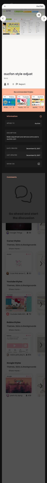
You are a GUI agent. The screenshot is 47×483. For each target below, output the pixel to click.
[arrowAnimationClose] (3, 18)
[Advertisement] (9, 241)
